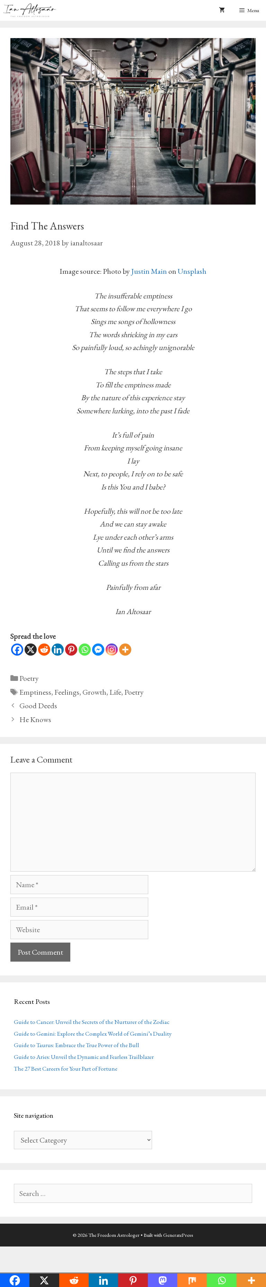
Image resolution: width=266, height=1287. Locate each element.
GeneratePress (178, 1235)
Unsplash (192, 271)
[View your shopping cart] (222, 10)
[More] (125, 650)
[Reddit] (44, 650)
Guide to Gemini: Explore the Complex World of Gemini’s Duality (92, 1033)
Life (115, 692)
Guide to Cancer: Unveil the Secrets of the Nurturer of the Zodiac (91, 1022)
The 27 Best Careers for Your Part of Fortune (65, 1068)
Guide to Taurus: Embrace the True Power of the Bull (76, 1045)
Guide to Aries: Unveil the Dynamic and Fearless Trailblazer (84, 1057)
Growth (94, 692)
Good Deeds (38, 706)
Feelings (66, 692)
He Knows (35, 719)
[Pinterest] (71, 650)
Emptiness (35, 692)
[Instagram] (112, 650)
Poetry (29, 678)
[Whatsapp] (85, 650)
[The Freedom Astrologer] (31, 10)
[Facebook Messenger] (98, 650)
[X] (31, 650)
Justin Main (149, 271)
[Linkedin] (58, 650)
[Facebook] (17, 650)
